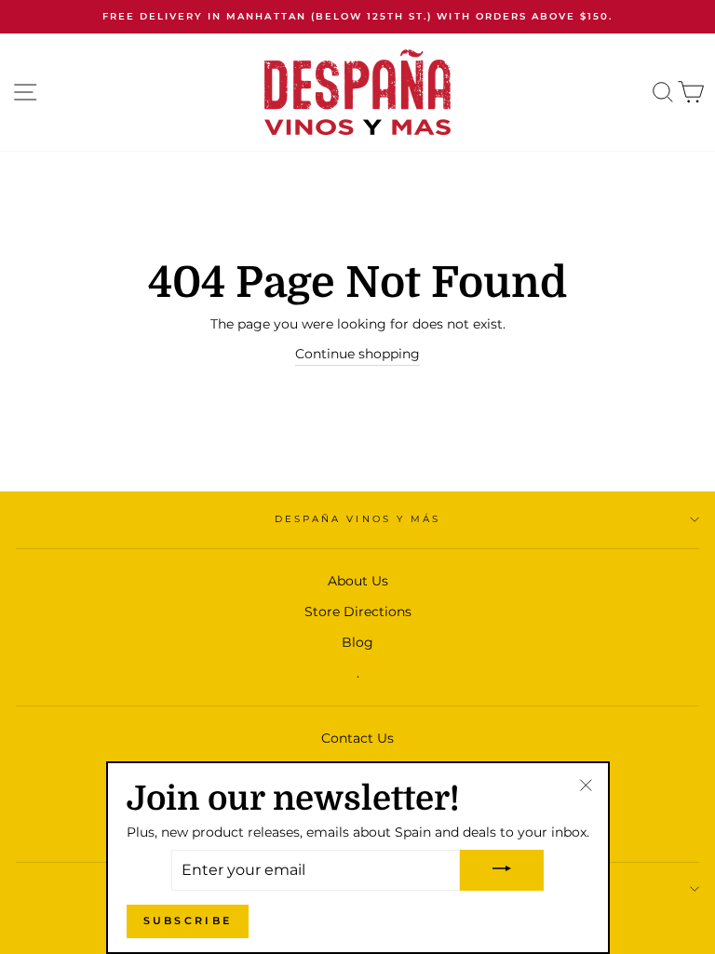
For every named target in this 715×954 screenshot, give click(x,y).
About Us (358, 580)
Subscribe (188, 920)
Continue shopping (357, 353)
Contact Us (357, 738)
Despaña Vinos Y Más (357, 519)
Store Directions (357, 611)
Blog (357, 642)
